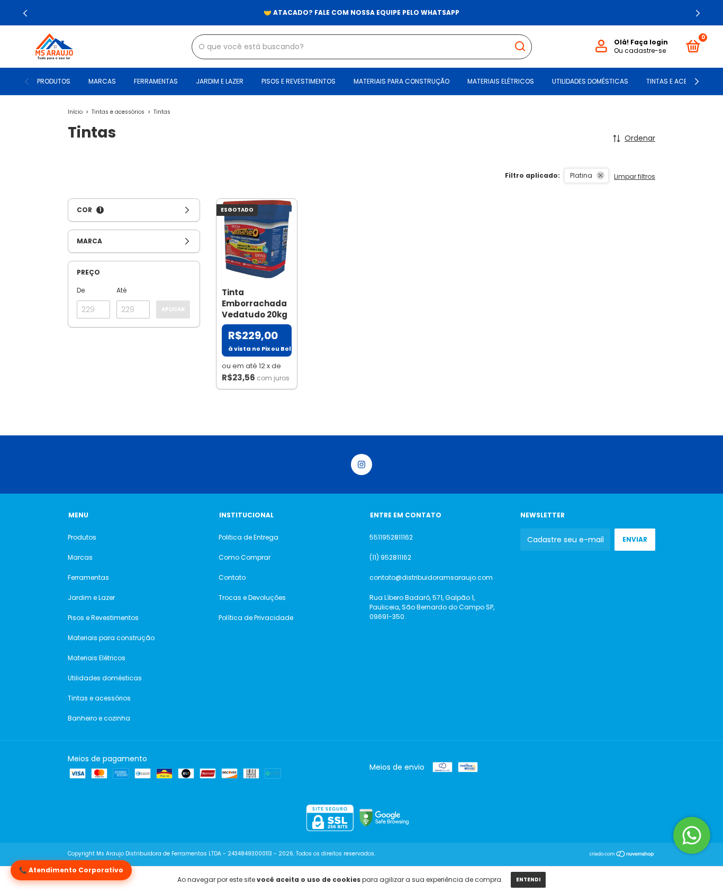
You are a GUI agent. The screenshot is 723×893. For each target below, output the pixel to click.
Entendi (528, 879)
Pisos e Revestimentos (298, 81)
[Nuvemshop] (622, 855)
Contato (232, 577)
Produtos (53, 81)
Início (75, 112)
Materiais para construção (401, 81)
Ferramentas (156, 81)
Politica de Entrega (248, 537)
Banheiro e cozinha (99, 718)
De (81, 290)
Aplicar (173, 309)
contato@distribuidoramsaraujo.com (431, 577)
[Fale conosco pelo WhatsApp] (691, 835)
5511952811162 (391, 537)
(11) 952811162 (390, 557)
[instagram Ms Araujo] (361, 464)
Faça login (649, 42)
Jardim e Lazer (219, 81)
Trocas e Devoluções (252, 597)
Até (121, 290)
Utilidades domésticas (590, 81)
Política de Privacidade (256, 617)
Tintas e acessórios (680, 81)
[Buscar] (519, 46)
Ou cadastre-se (640, 50)
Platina (581, 175)
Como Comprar (244, 557)
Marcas (102, 81)
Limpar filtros (634, 176)
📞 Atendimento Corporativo (71, 869)
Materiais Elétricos (500, 81)
